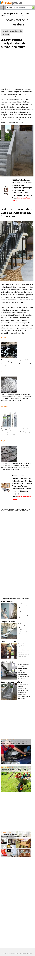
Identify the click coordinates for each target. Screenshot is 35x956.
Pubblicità (30, 953)
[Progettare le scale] (9, 631)
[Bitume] (9, 350)
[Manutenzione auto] (16, 751)
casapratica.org (12, 14)
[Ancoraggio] (9, 419)
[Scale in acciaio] (9, 671)
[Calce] (9, 384)
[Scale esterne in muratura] (9, 691)
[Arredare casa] (16, 844)
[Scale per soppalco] (9, 651)
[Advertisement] (17, 68)
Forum (10, 7)
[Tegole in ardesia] (9, 454)
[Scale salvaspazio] (9, 611)
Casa (21, 14)
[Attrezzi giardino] (16, 779)
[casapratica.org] (11, 3)
